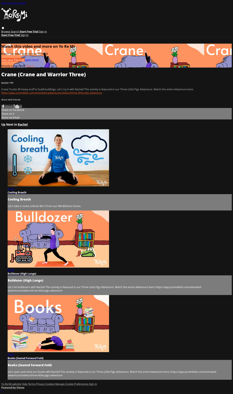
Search (15, 31)
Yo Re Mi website (11, 384)
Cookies (50, 384)
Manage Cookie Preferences (72, 384)
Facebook (7, 106)
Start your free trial (13, 60)
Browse (6, 31)
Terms (32, 384)
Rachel (5, 82)
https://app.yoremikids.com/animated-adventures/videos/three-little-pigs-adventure (51, 93)
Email (18, 106)
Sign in (43, 31)
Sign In (25, 35)
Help (25, 384)
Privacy (40, 384)
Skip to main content (13, 3)
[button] (3, 28)
